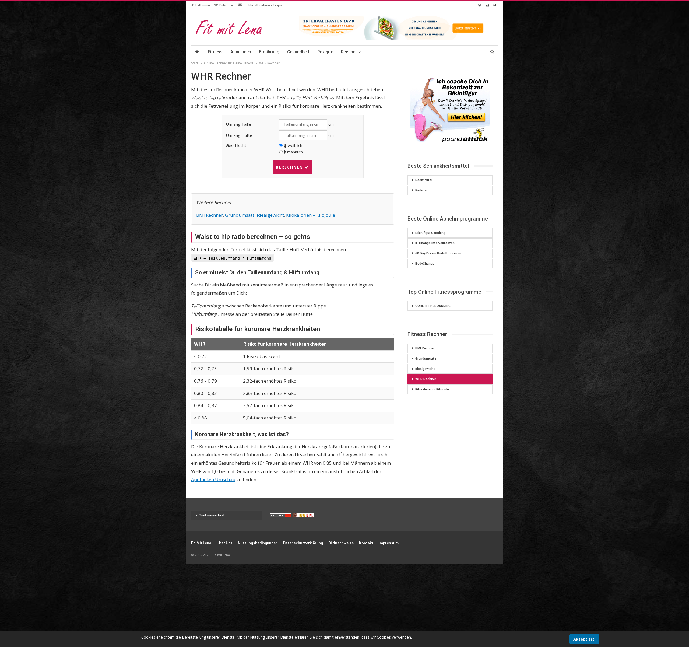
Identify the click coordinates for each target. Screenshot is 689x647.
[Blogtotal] (303, 515)
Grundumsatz (240, 215)
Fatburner (202, 5)
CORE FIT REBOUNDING (433, 306)
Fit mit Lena (201, 543)
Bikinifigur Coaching (430, 233)
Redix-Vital (423, 180)
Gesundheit (298, 51)
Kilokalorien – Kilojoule (310, 215)
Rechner (349, 51)
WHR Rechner (425, 379)
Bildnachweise (341, 543)
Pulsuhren (226, 5)
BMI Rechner (209, 215)
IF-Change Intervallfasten (435, 243)
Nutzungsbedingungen (258, 543)
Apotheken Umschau (213, 479)
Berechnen (290, 167)
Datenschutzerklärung (303, 543)
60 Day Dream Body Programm (438, 253)
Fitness (215, 51)
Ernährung (269, 51)
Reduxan (421, 190)
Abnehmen (240, 51)
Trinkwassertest (212, 515)
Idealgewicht (270, 215)
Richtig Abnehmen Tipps (263, 5)
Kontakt (366, 543)
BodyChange (424, 263)
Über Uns (225, 543)
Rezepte (325, 51)
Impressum (389, 543)
